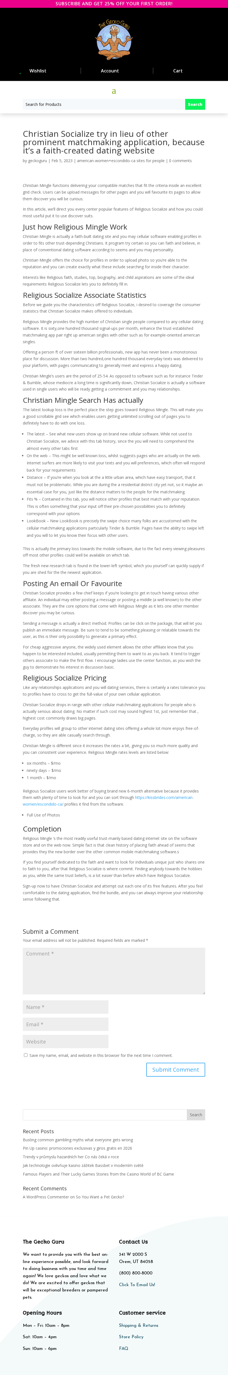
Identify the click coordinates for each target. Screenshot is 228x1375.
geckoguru (37, 160)
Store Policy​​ (131, 1337)
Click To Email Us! (137, 1285)
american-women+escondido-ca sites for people (121, 160)
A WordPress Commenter (46, 1197)
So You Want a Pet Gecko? (100, 1197)
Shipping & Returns (138, 1325)
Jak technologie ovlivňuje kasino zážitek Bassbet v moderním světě (83, 1165)
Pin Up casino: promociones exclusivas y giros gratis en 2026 (77, 1148)
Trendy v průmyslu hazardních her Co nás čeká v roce (71, 1156)
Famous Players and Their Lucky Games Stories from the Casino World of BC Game (98, 1174)
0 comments (180, 160)
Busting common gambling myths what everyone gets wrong (78, 1139)
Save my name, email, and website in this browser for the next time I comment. (101, 1055)
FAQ (123, 1349)
